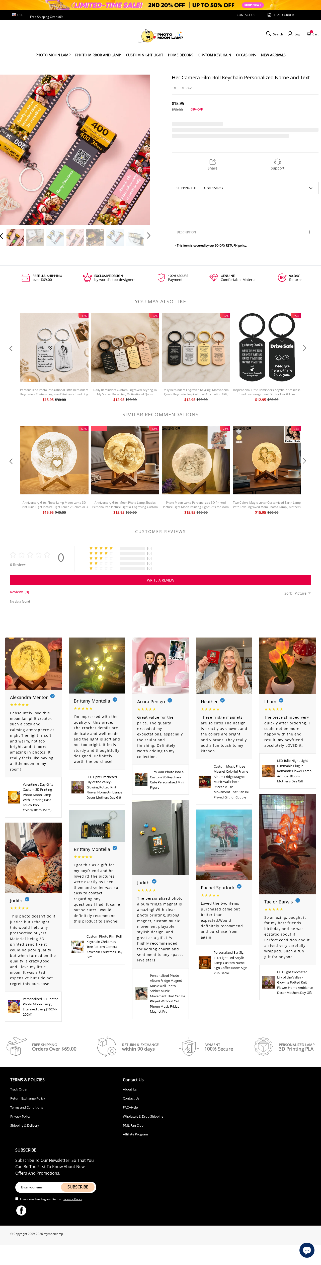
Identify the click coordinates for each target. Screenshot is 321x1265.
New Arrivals (273, 54)
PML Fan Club (133, 1125)
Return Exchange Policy (27, 1098)
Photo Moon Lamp (53, 54)
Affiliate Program (135, 1134)
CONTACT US (246, 15)
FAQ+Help (130, 1107)
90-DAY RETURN (226, 245)
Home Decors (180, 54)
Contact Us (131, 1098)
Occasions (246, 54)
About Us (130, 1089)
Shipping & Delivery (24, 1125)
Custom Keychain (214, 54)
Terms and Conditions (26, 1107)
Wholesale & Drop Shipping (143, 1116)
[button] (12, 149)
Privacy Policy (20, 1116)
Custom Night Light (144, 54)
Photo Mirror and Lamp (98, 54)
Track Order (284, 15)
